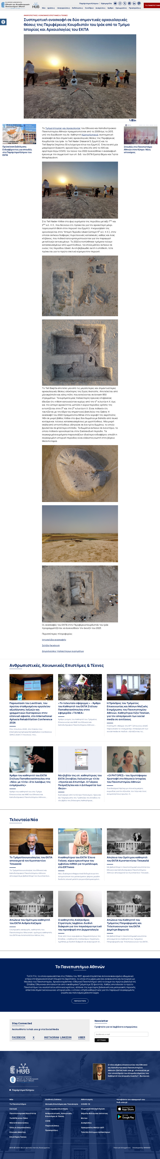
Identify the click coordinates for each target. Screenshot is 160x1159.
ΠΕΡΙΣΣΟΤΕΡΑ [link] (80, 1001)
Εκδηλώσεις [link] (77, 8)
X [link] (33, 1037)
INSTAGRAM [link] (51, 1037)
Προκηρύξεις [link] (135, 8)
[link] (3, 22)
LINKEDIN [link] (66, 1037)
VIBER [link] (81, 1037)
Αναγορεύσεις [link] (63, 8)
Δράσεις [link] (51, 8)
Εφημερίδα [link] (106, 3)
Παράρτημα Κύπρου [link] (88, 3)
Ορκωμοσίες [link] (121, 8)
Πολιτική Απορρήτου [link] (122, 1148)
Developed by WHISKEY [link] (141, 1148)
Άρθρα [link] (110, 8)
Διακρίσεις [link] (101, 8)
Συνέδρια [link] (89, 8)
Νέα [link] (43, 8)
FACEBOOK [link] (19, 1037)
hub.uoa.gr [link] (122, 1102)
